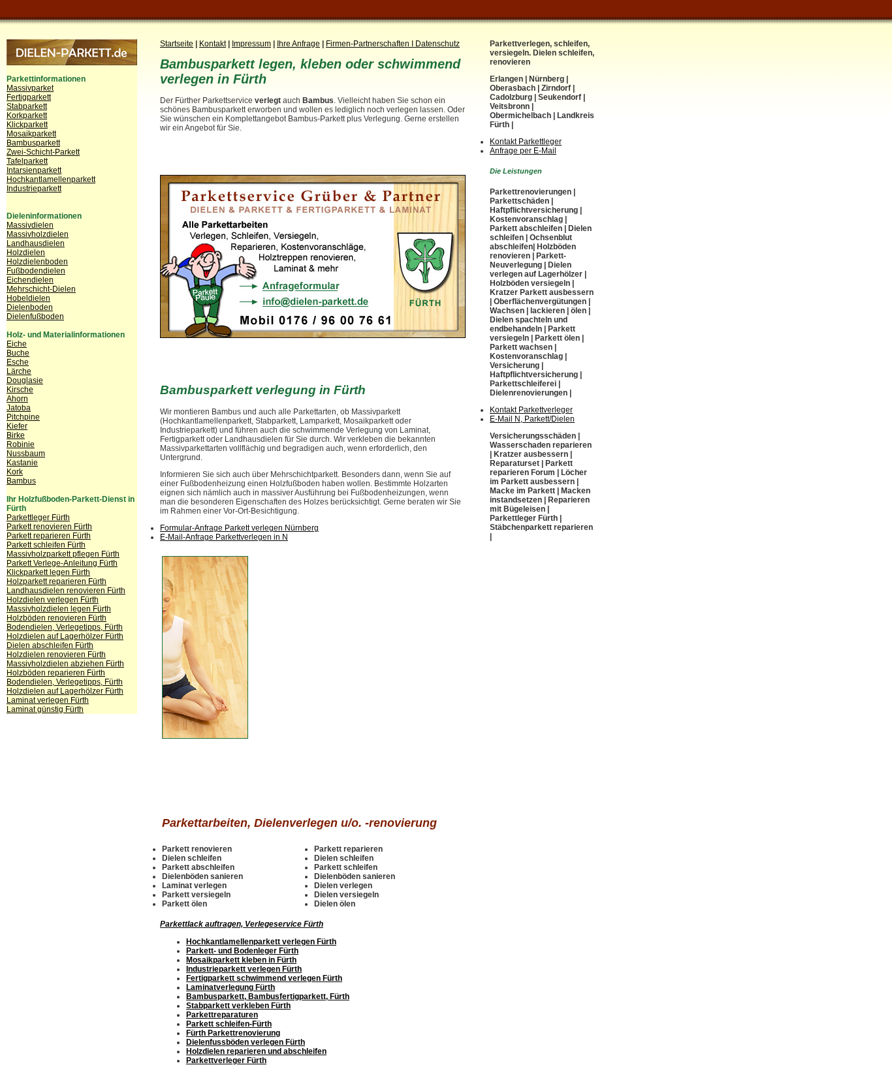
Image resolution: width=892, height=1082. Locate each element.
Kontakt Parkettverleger (531, 409)
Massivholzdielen (38, 234)
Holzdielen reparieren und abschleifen (256, 1051)
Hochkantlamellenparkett (51, 179)
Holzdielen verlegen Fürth (53, 599)
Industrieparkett (34, 188)
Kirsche (20, 389)
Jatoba (19, 407)
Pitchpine (23, 417)
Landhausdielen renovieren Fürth (66, 590)
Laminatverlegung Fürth (230, 987)
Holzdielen (26, 252)
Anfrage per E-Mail (523, 150)
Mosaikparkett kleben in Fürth (241, 960)
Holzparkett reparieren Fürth (56, 581)
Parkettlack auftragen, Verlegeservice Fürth (241, 924)
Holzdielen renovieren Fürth (56, 654)
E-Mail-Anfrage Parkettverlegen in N (224, 537)
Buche (18, 353)
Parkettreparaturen (222, 1014)
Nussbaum (26, 453)
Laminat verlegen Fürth (48, 700)
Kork (15, 471)
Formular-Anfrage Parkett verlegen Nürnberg (239, 528)
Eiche (17, 343)
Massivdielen (30, 225)
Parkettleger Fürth (38, 517)
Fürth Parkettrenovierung (233, 1033)
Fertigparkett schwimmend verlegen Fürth (264, 978)
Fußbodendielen (36, 270)
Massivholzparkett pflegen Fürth (63, 554)
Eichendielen (30, 280)
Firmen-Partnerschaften (368, 43)
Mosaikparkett (31, 133)
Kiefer (17, 426)
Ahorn (17, 398)
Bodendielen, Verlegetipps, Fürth (65, 627)
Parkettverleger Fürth (226, 1060)
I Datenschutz (435, 43)
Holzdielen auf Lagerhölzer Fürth (65, 636)
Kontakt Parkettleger (526, 141)
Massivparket (30, 88)
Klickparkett (27, 124)
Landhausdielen (36, 243)
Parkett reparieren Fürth (49, 535)
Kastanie (22, 462)
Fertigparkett (29, 97)
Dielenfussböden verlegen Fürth (245, 1042)
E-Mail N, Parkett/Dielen (532, 419)
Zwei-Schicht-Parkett (43, 152)
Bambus (21, 481)
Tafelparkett (27, 161)
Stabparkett (27, 106)
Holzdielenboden (37, 261)
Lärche (19, 371)
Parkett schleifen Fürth (46, 544)
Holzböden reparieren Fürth (56, 672)
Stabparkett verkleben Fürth (238, 1005)
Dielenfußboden (35, 316)
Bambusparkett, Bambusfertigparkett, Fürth (267, 996)
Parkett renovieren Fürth (49, 526)
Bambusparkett (33, 142)
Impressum (251, 43)
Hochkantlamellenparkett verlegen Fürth (261, 941)
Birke (16, 435)
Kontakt (212, 43)
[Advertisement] (313, 162)
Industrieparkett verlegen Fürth (244, 969)
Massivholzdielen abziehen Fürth (65, 663)
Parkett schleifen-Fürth (229, 1023)
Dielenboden (30, 307)
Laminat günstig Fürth (45, 709)
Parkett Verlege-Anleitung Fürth (62, 563)
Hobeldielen (28, 298)
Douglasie (25, 380)
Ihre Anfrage (298, 43)
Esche (18, 362)
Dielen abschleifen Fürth (50, 645)
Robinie (21, 444)
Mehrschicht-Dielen (41, 289)
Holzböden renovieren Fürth (56, 618)
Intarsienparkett (34, 170)
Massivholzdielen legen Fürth (59, 608)
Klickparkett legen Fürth (48, 572)
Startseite (176, 43)
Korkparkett (27, 115)
